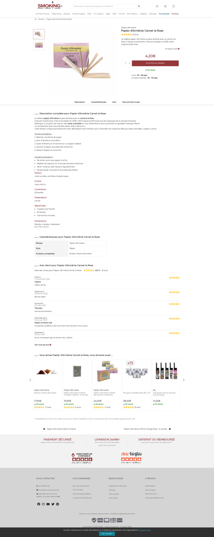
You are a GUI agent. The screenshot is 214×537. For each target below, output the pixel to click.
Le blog (112, 490)
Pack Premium (151, 494)
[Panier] (174, 6)
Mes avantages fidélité (82, 494)
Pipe (89, 14)
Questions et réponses (118, 486)
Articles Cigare (78, 14)
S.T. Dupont (99, 14)
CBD (114, 14)
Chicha (122, 14)
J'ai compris (107, 534)
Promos (175, 14)
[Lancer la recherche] (139, 6)
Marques (153, 14)
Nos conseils (114, 494)
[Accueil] (35, 19)
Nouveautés (164, 14)
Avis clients (113, 498)
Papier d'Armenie (128, 27)
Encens (42, 19)
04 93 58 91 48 (44, 486)
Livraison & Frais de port (82, 498)
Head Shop (56, 14)
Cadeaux (143, 14)
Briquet (67, 14)
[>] (184, 380)
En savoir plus (145, 530)
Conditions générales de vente (122, 514)
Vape (108, 14)
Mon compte (78, 490)
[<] (30, 380)
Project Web (125, 527)
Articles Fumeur (43, 14)
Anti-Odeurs (132, 14)
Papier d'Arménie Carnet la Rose (59, 19)
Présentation (150, 486)
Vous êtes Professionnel (154, 498)
